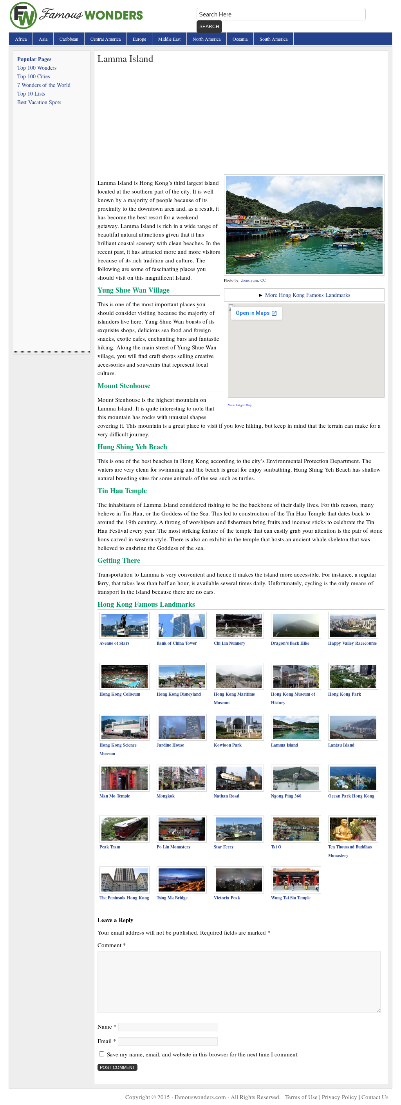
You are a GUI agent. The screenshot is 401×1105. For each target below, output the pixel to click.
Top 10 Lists (31, 93)
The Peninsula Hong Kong (124, 898)
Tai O (276, 847)
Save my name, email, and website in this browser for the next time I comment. (203, 1054)
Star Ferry (224, 847)
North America (206, 39)
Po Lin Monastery (174, 847)
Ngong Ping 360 (286, 796)
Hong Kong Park (344, 694)
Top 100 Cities (33, 76)
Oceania (240, 39)
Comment (112, 945)
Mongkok (166, 796)
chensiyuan (249, 280)
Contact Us (374, 1097)
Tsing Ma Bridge (172, 898)
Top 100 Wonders (36, 67)
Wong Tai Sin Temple (291, 898)
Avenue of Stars (114, 643)
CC (263, 280)
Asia (43, 39)
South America (273, 39)
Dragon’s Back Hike (290, 643)
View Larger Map (239, 405)
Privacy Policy (339, 1097)
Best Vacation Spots (39, 102)
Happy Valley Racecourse (352, 643)
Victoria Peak (227, 898)
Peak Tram (109, 847)
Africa (21, 39)
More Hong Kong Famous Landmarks (307, 294)
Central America (105, 39)
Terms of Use (301, 1097)
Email (107, 1041)
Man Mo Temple (114, 796)
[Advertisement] (241, 119)
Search (209, 26)
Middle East (169, 39)
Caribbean (69, 39)
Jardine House (170, 745)
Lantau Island (341, 745)
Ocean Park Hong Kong (351, 796)
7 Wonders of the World (43, 85)
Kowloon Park (228, 745)
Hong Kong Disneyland (179, 694)
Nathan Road (226, 796)
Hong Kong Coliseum (119, 694)
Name (107, 1026)
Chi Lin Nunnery (230, 643)
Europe (139, 39)
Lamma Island (284, 745)
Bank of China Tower (177, 643)
